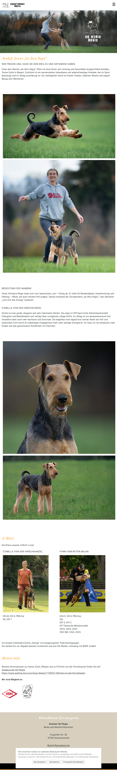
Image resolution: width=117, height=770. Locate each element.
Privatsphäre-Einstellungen (73, 762)
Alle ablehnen (54, 762)
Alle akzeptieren (40, 762)
